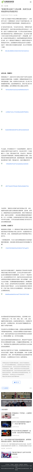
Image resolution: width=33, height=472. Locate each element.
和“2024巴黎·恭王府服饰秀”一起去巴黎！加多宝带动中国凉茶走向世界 (22, 432)
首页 (2, 5)
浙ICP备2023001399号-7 (24, 465)
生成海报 (5, 388)
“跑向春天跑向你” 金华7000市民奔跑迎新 (21, 453)
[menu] (30, 2)
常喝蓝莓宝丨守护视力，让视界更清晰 (22, 414)
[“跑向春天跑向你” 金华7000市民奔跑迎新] (6, 454)
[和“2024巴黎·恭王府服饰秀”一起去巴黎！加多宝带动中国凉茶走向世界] (6, 433)
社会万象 (15, 15)
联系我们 (26, 464)
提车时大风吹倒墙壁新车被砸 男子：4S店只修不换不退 (21, 423)
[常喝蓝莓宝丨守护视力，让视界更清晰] (6, 415)
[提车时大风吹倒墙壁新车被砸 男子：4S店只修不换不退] (6, 424)
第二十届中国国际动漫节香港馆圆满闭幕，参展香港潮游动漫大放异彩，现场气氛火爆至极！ (16, 440)
